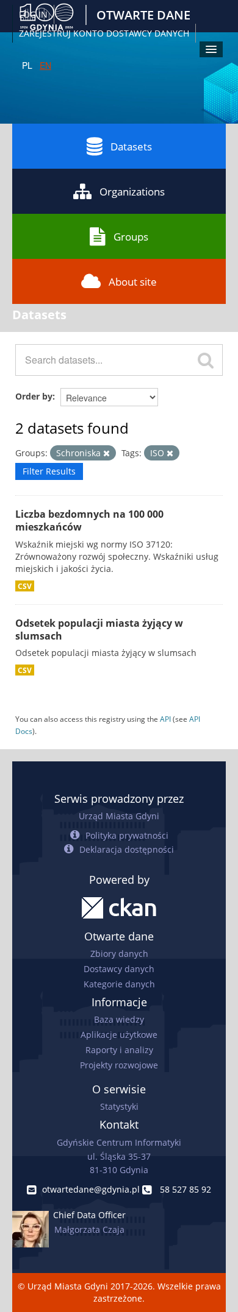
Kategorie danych (119, 984)
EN (45, 65)
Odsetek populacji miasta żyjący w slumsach (99, 629)
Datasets (131, 146)
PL (27, 65)
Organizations (132, 192)
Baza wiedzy (119, 1019)
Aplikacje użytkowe (119, 1034)
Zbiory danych (119, 953)
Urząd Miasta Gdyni (119, 816)
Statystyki (119, 1106)
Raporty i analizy (119, 1050)
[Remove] (106, 453)
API (165, 719)
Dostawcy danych (119, 969)
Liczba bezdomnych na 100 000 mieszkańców (89, 520)
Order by (33, 396)
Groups (131, 237)
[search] (206, 360)
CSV (25, 586)
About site (133, 282)
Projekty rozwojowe (119, 1065)
